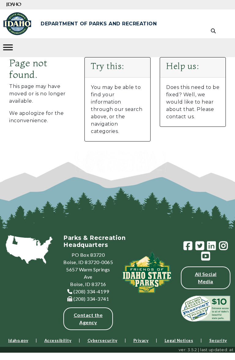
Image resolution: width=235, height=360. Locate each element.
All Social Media (206, 277)
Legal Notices (179, 340)
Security (218, 340)
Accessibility (58, 340)
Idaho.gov (18, 340)
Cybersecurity (103, 340)
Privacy (141, 340)
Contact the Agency (88, 318)
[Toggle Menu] (8, 47)
